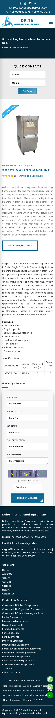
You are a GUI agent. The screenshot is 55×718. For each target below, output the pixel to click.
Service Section (10, 632)
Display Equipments (12, 625)
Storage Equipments (13, 628)
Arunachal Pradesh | (12, 690)
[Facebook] (21, 3)
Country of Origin (16, 440)
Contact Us (8, 593)
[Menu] (50, 22)
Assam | (27, 690)
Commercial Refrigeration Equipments (22, 609)
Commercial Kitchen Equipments (20, 605)
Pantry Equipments (12, 617)
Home (5, 47)
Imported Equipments (14, 640)
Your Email (12, 426)
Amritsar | (28, 686)
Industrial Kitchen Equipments (18, 660)
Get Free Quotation (20, 245)
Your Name (12, 397)
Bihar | (6, 700)
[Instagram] (30, 3)
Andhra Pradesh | (41, 686)
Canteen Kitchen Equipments (18, 664)
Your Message (14, 454)
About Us (7, 573)
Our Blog (6, 581)
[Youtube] (25, 3)
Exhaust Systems (11, 672)
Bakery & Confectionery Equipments (21, 648)
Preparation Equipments (15, 621)
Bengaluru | (8, 695)
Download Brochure (31, 176)
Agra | (6, 686)
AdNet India (42, 713)
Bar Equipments (10, 636)
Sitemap (6, 585)
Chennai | (28, 700)
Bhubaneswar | (40, 695)
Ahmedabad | (16, 686)
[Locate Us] (35, 3)
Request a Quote (27, 498)
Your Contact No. (16, 411)
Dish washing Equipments (15, 644)
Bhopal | (28, 695)
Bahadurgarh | (38, 690)
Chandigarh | (16, 700)
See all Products (20, 47)
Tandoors (7, 668)
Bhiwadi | (18, 695)
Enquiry (6, 589)
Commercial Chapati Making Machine (22, 613)
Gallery (6, 577)
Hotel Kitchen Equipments (16, 656)
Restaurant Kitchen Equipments (19, 652)
